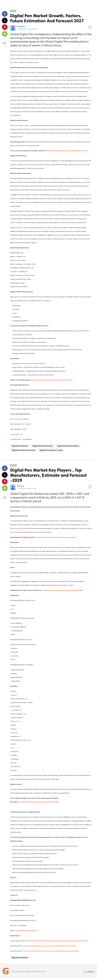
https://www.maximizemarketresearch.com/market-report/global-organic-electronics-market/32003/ (57, 941)
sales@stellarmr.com (16, 434)
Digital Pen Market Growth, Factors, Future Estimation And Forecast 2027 (47, 18)
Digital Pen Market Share (68, 446)
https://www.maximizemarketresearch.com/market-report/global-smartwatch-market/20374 (51, 951)
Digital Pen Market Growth (23, 450)
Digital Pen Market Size (42, 446)
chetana (20, 486)
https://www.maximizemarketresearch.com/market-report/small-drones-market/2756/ (49, 946)
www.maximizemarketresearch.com (26, 930)
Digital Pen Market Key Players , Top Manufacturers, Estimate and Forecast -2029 (48, 475)
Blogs (13, 465)
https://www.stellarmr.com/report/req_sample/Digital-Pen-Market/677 (66, 150)
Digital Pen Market (20, 446)
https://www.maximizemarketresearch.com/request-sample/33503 (56, 537)
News (13, 11)
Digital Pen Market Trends (51, 450)
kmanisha (21, 26)
